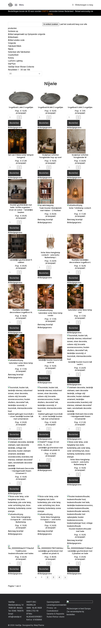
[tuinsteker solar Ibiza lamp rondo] (46, 296)
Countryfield (13, 55)
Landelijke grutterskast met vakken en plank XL (50, 552)
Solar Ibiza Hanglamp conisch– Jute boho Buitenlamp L (50, 255)
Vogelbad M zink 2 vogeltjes (50, 107)
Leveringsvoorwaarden (56, 605)
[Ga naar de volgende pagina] (65, 577)
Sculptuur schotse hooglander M (80, 156)
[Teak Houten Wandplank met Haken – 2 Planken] (46, 191)
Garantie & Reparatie (55, 614)
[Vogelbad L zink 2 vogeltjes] (21, 97)
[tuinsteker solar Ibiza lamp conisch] (16, 346)
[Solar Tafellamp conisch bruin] (75, 191)
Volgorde (12, 43)
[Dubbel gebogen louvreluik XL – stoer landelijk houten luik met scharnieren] (50, 399)
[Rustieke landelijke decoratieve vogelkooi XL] (16, 296)
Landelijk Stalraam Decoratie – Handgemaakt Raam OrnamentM (80, 416)
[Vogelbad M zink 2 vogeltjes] (50, 97)
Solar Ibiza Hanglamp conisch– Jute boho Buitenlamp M (80, 462)
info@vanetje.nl (14, 617)
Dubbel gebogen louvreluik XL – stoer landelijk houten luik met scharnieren (50, 416)
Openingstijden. (53, 602)
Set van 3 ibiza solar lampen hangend (21, 156)
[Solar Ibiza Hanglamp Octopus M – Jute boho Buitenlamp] (21, 504)
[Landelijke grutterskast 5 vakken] (17, 246)
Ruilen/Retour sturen (55, 617)
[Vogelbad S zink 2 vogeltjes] (80, 97)
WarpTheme (39, 625)
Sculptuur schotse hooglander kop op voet (50, 156)
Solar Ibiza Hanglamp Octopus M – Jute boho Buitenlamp (21, 519)
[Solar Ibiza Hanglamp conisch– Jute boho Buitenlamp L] (50, 242)
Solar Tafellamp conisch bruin (80, 209)
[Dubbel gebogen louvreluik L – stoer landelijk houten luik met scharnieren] (21, 399)
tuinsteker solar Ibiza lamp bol (80, 311)
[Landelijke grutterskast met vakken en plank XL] (50, 547)
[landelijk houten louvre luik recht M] (50, 346)
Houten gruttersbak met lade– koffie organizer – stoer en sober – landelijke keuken (21, 209)
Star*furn (12, 64)
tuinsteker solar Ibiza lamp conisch (21, 364)
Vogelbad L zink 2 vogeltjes (21, 107)
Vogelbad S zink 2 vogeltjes (80, 107)
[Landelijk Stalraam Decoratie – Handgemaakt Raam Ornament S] (21, 454)
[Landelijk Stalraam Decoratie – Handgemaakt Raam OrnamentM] (80, 399)
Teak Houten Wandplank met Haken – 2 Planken (50, 209)
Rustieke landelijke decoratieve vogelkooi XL (21, 311)
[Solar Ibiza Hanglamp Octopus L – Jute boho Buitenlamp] (50, 504)
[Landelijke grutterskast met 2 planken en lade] (80, 547)
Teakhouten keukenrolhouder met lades (20, 552)
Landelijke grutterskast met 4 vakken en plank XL (50, 448)
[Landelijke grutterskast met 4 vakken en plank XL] (50, 443)
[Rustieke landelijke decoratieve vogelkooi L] (75, 246)
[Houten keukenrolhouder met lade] (80, 511)
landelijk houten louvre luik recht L (80, 363)
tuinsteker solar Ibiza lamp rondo (50, 314)
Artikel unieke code (16, 40)
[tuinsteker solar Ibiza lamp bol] (75, 296)
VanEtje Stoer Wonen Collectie (21, 67)
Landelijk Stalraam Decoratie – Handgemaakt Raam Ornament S (21, 471)
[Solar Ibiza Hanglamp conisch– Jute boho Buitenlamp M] (80, 449)
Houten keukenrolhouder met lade (80, 530)
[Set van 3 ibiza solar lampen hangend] (17, 141)
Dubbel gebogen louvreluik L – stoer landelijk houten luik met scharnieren (21, 416)
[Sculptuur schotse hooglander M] (76, 141)
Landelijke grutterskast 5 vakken (21, 261)
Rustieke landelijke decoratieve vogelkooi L (80, 261)
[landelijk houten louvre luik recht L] (80, 347)
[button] (19, 5)
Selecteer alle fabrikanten (19, 52)
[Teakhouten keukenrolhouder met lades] (21, 547)
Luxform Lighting (15, 61)
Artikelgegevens (15, 127)
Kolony (11, 58)
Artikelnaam (13, 37)
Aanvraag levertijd (45, 219)
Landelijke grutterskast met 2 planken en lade (80, 552)
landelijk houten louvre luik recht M (50, 361)
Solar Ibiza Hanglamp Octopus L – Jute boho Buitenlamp (50, 519)
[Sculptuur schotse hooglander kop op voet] (47, 141)
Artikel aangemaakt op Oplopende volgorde (26, 34)
